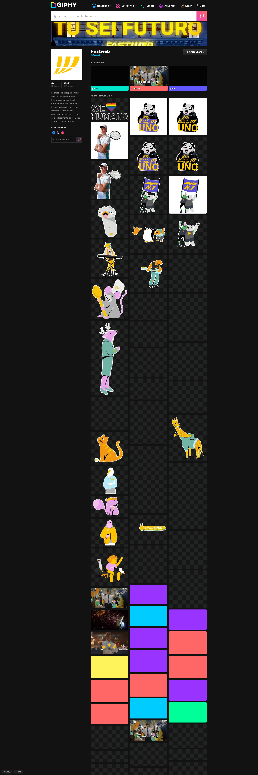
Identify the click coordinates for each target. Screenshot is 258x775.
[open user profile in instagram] (62, 132)
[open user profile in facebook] (53, 132)
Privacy (7, 772)
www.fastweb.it (59, 127)
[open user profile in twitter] (58, 132)
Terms (18, 772)
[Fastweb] (129, 34)
